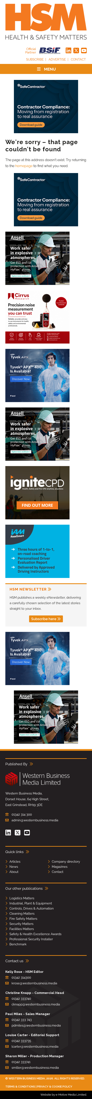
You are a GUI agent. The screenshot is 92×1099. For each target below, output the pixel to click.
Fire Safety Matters (23, 919)
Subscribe (35, 59)
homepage (24, 166)
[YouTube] (84, 50)
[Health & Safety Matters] (46, 21)
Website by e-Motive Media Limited (63, 1094)
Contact (78, 59)
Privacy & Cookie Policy (54, 1086)
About (13, 872)
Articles (14, 862)
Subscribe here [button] (43, 619)
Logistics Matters (21, 898)
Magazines (59, 867)
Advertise (57, 59)
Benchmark (18, 944)
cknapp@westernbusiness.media (36, 1004)
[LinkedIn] (68, 50)
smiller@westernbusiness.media (35, 1068)
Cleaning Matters (21, 914)
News (13, 867)
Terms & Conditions (20, 1086)
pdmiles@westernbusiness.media (36, 1025)
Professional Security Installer (31, 939)
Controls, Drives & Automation (31, 908)
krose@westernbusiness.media (34, 983)
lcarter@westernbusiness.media (35, 1046)
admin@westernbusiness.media (35, 820)
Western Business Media (27, 1078)
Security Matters (21, 924)
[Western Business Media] (37, 785)
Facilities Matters (21, 929)
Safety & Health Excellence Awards (35, 934)
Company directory (66, 862)
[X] (76, 50)
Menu (50, 69)
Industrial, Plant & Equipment (30, 903)
